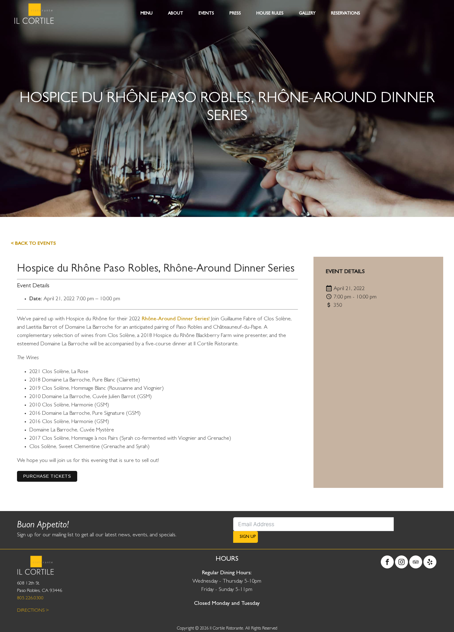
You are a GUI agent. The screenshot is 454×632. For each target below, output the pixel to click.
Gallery (307, 13)
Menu (147, 13)
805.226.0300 (30, 598)
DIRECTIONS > (33, 610)
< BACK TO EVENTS (33, 243)
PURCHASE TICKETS (47, 476)
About (175, 13)
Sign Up (248, 537)
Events (206, 13)
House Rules (270, 13)
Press (235, 13)
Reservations (345, 13)
